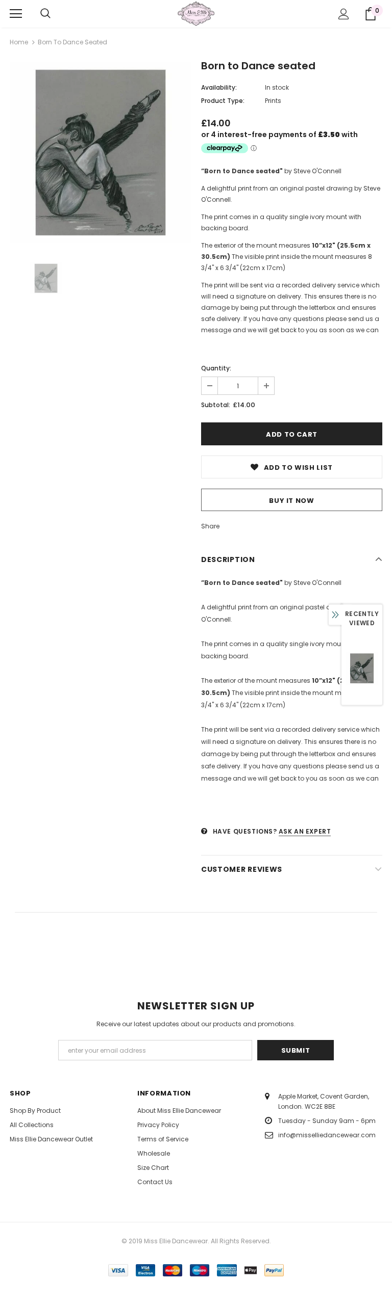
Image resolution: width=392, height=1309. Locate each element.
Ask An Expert (305, 831)
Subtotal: (215, 404)
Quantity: (216, 368)
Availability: (219, 87)
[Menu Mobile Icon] (16, 14)
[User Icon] (343, 14)
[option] (100, 152)
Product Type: (222, 100)
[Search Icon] (45, 14)
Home (19, 42)
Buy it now (291, 500)
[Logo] (196, 13)
